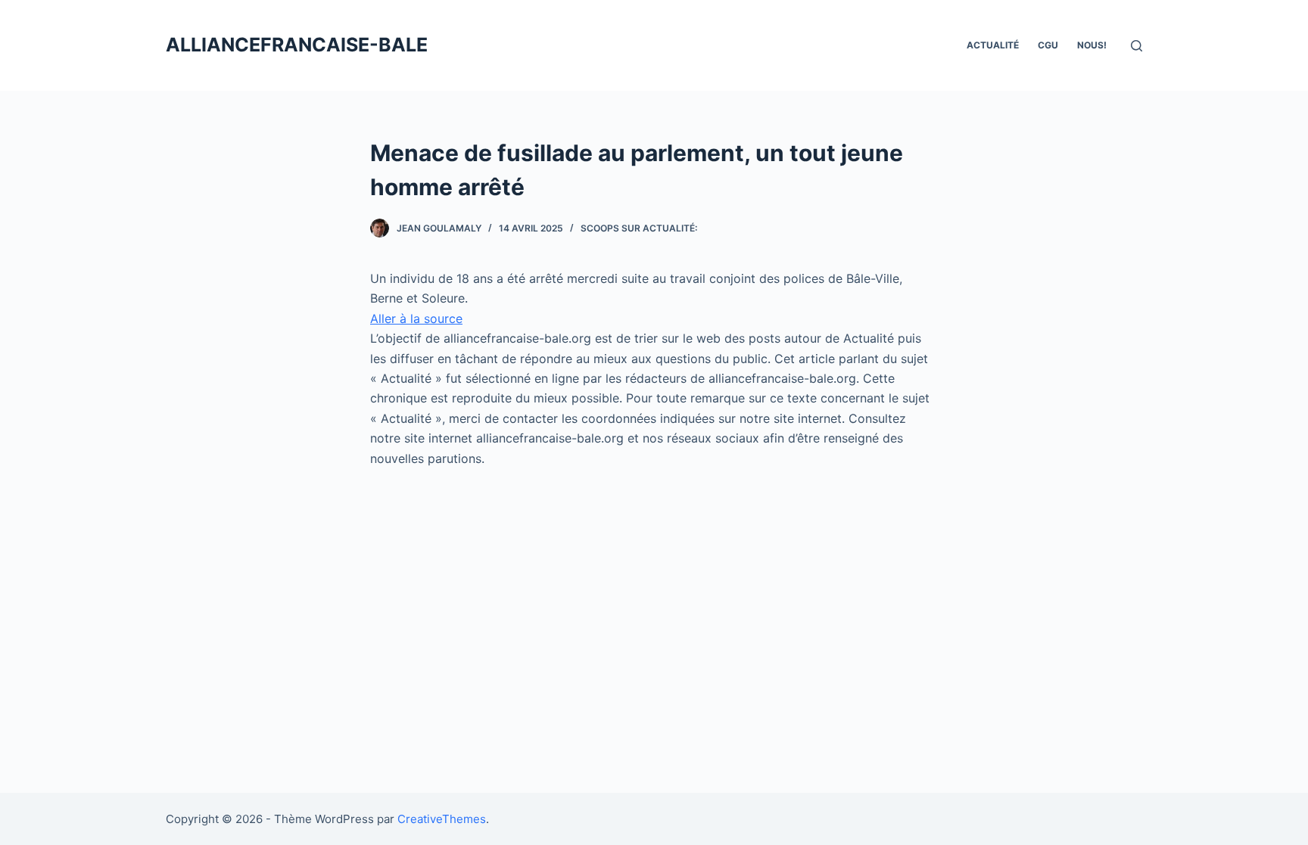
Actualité (993, 45)
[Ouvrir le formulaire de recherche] (1136, 45)
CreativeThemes (441, 819)
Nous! (1092, 45)
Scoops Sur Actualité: (639, 228)
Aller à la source (416, 318)
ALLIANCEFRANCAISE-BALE (297, 44)
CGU (1048, 45)
